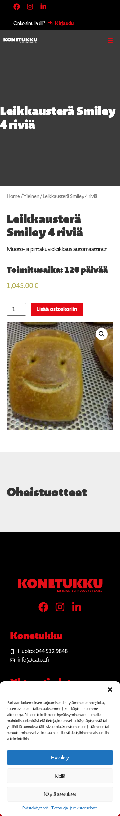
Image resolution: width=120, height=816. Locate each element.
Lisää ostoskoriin (56, 309)
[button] (110, 689)
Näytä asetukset (60, 794)
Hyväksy (60, 757)
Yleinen (31, 196)
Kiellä (60, 776)
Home (13, 196)
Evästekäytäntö (35, 808)
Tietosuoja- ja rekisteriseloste (74, 808)
